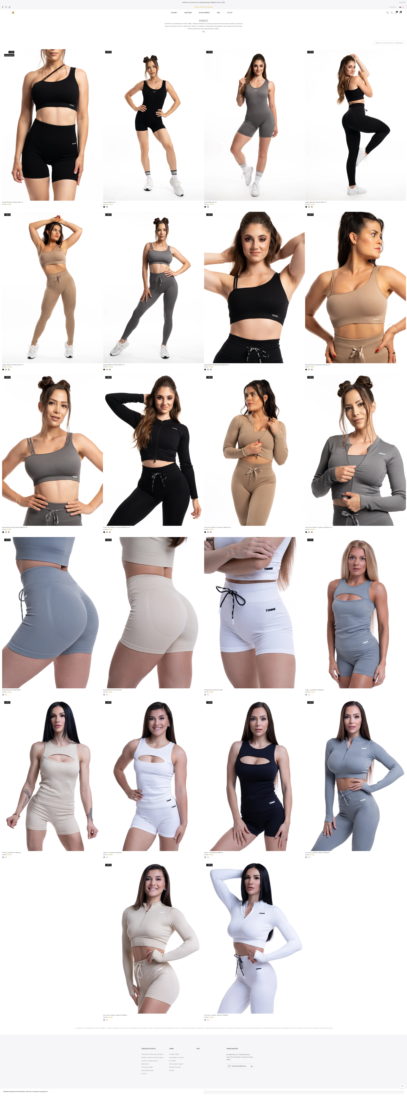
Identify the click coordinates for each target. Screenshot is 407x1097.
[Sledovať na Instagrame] (6, 7)
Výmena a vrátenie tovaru (149, 1061)
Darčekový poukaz (175, 1067)
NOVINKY (174, 13)
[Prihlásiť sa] (250, 1066)
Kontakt (171, 1070)
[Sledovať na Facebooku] (2, 7)
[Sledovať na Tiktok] (9, 7)
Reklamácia (145, 1064)
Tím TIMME (172, 1061)
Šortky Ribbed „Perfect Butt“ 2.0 (12, 202)
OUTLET (230, 13)
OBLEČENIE (188, 13)
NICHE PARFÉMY (204, 13)
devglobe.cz (44, 1091)
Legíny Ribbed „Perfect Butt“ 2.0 (315, 202)
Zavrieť (5, 2)
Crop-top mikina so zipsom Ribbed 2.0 (116, 527)
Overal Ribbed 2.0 (109, 202)
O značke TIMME (174, 1054)
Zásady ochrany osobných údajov (152, 1057)
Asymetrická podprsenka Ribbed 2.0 (216, 365)
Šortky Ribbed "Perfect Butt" (11, 690)
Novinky (143, 1074)
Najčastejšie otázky (147, 1070)
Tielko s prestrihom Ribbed (314, 690)
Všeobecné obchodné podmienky (152, 1054)
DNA (218, 13)
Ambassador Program (176, 1064)
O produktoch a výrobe (176, 1057)
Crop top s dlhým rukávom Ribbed (317, 853)
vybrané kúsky (204, 2)
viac (203, 31)
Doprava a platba (147, 1067)
